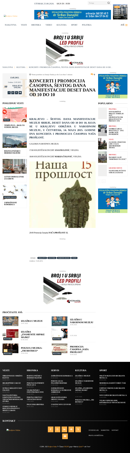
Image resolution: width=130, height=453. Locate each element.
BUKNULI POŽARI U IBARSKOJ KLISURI (12, 152)
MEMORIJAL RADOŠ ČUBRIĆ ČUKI (112, 383)
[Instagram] (12, 92)
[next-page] (103, 181)
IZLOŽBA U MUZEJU (32, 321)
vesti (74, 258)
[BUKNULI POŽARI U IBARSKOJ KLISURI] (15, 140)
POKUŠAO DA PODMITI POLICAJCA (35, 384)
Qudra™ (81, 447)
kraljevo (42, 258)
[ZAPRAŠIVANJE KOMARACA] (15, 192)
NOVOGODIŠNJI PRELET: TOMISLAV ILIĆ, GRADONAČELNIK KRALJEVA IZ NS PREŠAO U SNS (116, 116)
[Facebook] (9, 92)
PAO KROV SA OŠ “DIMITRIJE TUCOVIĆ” (117, 158)
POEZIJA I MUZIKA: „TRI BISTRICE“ (31, 349)
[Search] (108, 3)
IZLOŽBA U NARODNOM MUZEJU (81, 321)
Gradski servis (10, 197)
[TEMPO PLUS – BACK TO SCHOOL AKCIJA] (15, 114)
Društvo (7, 171)
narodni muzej (63, 258)
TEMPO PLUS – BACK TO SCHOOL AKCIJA (14, 126)
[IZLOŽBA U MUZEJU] (10, 321)
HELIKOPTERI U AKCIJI (12, 383)
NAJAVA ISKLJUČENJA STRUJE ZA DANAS (117, 171)
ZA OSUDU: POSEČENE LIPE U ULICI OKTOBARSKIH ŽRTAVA (117, 145)
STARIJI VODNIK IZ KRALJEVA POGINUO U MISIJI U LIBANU (11, 408)
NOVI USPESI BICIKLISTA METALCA (113, 395)
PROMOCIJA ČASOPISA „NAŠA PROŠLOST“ (79, 349)
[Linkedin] (64, 429)
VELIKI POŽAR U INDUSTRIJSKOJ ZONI (35, 391)
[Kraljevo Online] (18, 16)
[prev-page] (99, 181)
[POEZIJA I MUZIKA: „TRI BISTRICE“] (10, 348)
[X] (16, 92)
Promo (6, 120)
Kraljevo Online (17, 86)
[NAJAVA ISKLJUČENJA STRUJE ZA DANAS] (102, 170)
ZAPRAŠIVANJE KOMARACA (10, 203)
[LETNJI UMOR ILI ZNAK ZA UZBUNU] (15, 166)
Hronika (7, 145)
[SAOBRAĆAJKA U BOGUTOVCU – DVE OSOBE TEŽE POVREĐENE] (102, 130)
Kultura (21, 67)
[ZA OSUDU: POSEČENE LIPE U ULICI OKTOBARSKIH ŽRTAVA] (102, 143)
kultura (52, 258)
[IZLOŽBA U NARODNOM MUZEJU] (60, 321)
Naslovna (8, 67)
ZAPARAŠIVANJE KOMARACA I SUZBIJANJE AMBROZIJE (61, 390)
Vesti (117, 7)
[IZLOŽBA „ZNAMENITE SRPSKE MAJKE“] (10, 333)
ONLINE (66, 447)
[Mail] (71, 429)
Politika (112, 109)
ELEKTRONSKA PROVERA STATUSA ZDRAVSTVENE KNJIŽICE (119, 13)
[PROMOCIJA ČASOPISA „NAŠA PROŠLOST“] (60, 348)
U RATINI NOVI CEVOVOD (61, 404)
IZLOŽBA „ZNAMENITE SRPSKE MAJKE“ (33, 335)
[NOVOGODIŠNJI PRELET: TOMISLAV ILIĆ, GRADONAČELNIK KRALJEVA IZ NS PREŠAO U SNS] (102, 113)
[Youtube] (20, 92)
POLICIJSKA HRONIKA (35, 404)
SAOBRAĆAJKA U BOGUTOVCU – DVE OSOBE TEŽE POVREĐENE (116, 131)
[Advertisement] (75, 108)
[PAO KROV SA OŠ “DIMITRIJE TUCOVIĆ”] (102, 157)
